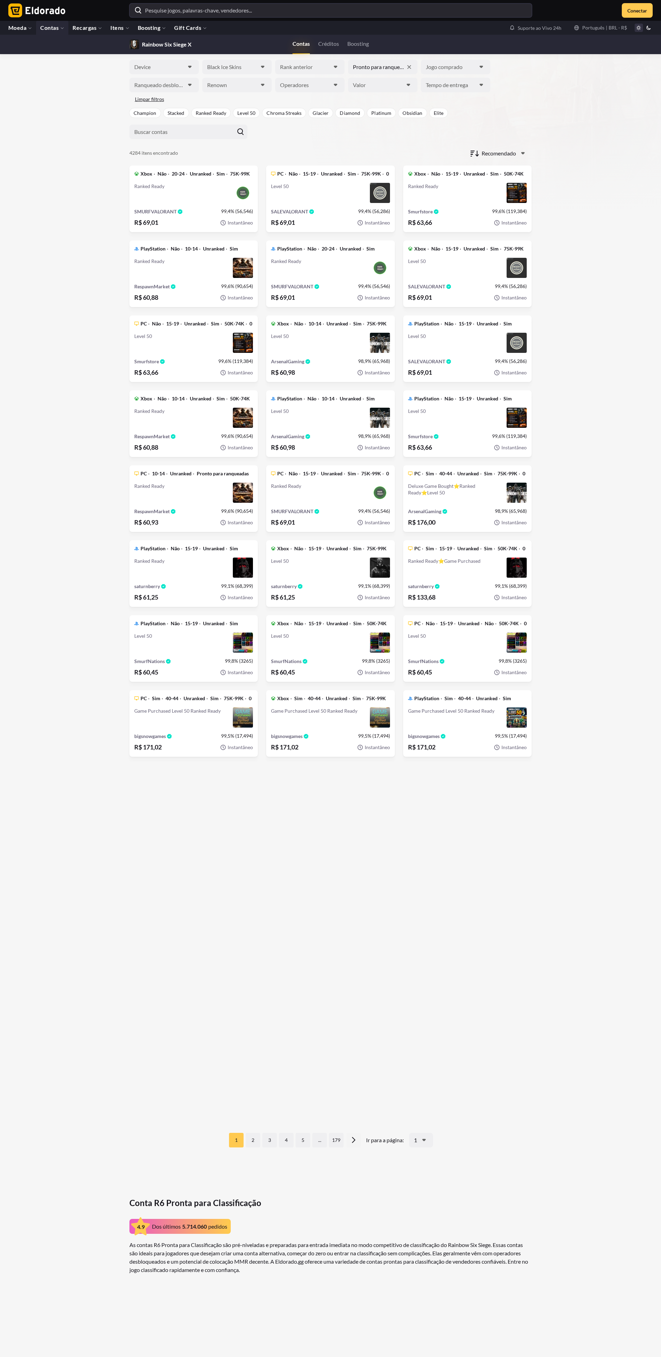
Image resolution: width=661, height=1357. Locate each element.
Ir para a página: (385, 1140)
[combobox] (164, 67)
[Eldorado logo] (35, 10)
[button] (535, 28)
